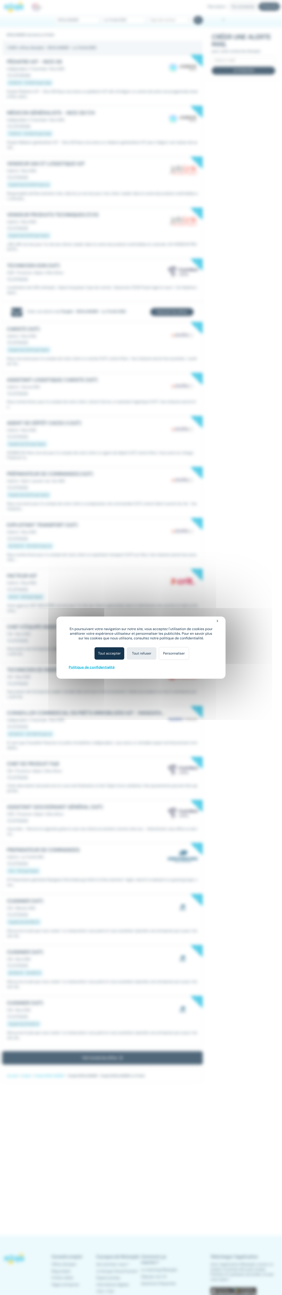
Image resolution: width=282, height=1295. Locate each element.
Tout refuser (141, 653)
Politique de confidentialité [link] (92, 667)
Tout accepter (109, 653)
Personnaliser (174, 653)
